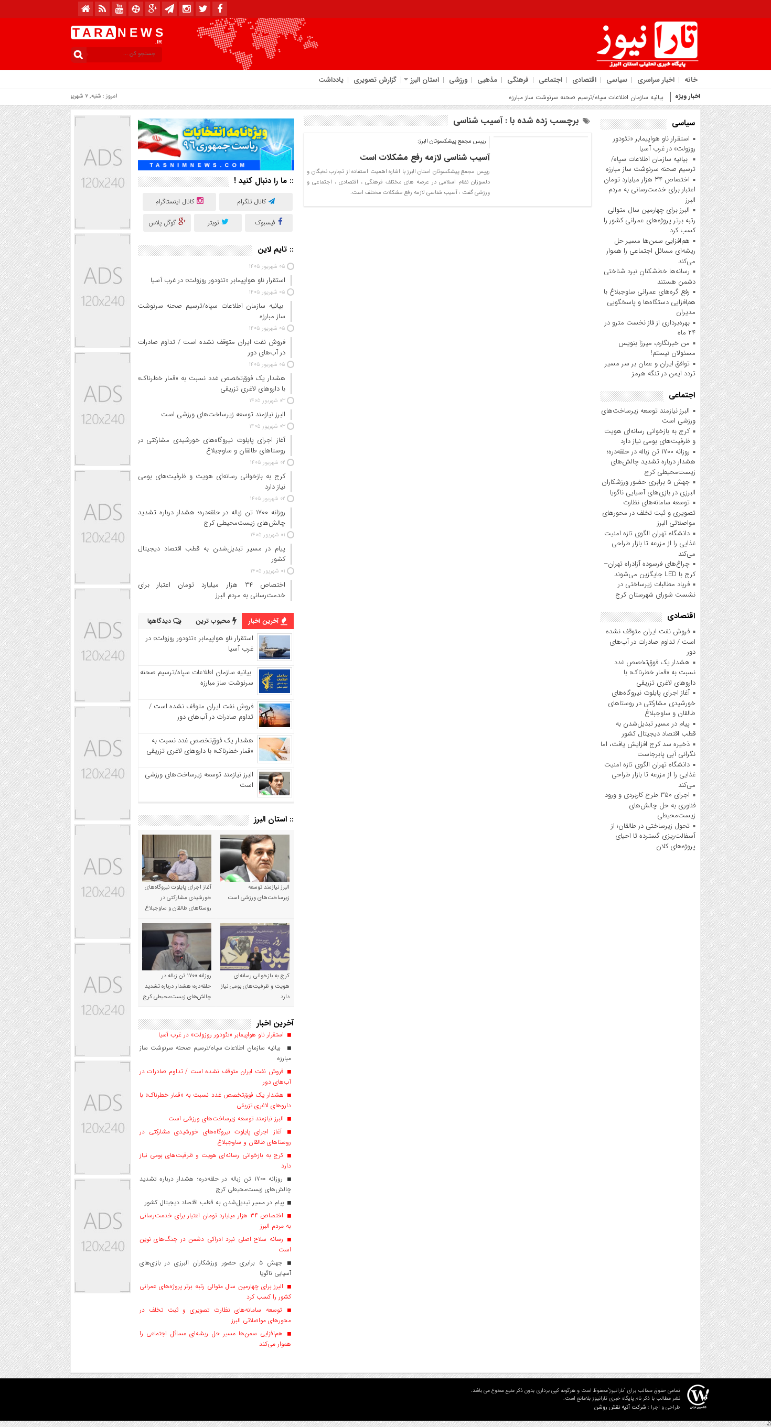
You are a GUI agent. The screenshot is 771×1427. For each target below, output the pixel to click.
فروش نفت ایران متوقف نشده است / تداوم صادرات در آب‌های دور (650, 641)
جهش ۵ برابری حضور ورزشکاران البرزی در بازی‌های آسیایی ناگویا (648, 487)
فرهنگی (518, 79)
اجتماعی (550, 79)
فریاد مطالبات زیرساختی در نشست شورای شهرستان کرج (655, 589)
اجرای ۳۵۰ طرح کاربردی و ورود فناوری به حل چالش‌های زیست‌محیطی (650, 805)
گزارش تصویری (375, 79)
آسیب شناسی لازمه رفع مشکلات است (425, 157)
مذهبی (487, 79)
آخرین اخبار (265, 621)
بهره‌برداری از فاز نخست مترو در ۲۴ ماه (650, 328)
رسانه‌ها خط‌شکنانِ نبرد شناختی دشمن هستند (649, 276)
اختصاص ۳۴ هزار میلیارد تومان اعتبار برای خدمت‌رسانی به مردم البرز (649, 190)
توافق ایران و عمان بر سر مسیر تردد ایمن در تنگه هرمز (650, 369)
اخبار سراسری (655, 79)
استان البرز (425, 79)
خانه (691, 79)
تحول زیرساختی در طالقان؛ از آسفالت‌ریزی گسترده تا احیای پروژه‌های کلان (653, 836)
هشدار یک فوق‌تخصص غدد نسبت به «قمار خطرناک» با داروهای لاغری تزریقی (654, 672)
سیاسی (616, 79)
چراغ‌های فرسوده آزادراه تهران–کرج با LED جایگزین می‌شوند (649, 569)
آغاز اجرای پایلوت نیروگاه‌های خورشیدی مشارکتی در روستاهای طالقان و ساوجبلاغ (651, 703)
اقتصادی (584, 79)
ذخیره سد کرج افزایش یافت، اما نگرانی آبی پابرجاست (648, 749)
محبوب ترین (214, 621)
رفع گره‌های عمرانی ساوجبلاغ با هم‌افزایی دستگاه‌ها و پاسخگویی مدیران (649, 302)
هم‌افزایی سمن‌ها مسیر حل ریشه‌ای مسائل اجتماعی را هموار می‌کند (650, 251)
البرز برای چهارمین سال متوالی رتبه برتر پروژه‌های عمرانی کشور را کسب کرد (649, 220)
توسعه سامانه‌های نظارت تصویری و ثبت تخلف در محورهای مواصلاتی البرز (648, 512)
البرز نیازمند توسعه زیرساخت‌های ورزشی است (648, 416)
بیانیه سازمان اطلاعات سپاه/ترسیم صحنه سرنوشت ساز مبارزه (587, 97)
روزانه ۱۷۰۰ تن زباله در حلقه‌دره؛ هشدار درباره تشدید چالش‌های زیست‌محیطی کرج (651, 462)
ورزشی (458, 79)
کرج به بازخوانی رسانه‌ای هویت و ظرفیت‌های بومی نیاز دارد (649, 436)
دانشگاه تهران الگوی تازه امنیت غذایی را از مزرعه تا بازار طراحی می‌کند (649, 543)
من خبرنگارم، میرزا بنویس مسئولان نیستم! (656, 348)
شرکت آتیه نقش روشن (620, 1407)
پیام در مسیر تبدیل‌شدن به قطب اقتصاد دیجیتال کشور (655, 729)
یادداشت (331, 79)
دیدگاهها (160, 621)
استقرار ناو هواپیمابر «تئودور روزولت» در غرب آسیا (654, 144)
